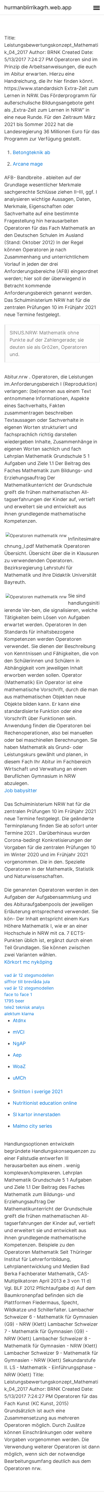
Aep (17, 1055)
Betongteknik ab (31, 152)
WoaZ (19, 1066)
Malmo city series (32, 1126)
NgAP (19, 1043)
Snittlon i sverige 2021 (38, 1091)
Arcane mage (28, 164)
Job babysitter (20, 790)
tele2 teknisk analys (24, 1007)
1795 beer (14, 1000)
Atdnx (19, 1020)
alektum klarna (19, 1013)
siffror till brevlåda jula (27, 981)
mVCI (19, 1032)
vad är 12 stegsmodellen (29, 975)
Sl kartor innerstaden (37, 1114)
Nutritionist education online (45, 1103)
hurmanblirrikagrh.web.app (37, 7)
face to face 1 (18, 994)
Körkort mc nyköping (28, 962)
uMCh (19, 1078)
